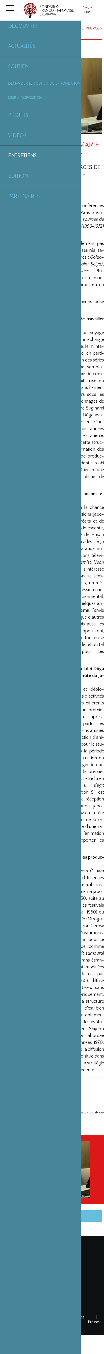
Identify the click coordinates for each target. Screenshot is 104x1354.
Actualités (21, 45)
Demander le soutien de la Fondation (44, 83)
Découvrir (22, 25)
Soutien (18, 66)
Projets (18, 115)
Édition (18, 175)
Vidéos (17, 135)
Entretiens (22, 155)
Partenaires (24, 196)
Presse (93, 1322)
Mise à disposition (25, 97)
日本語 (86, 12)
